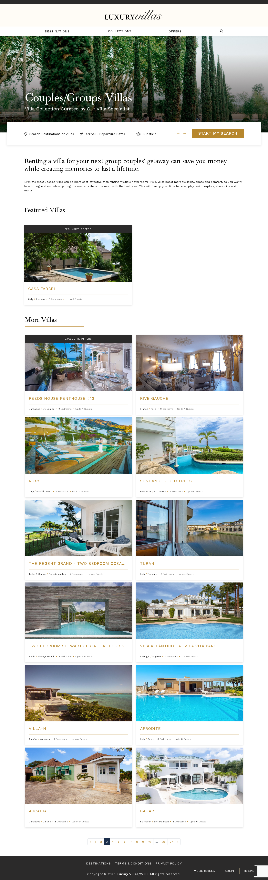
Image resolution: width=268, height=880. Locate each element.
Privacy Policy (169, 863)
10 (149, 841)
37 (171, 841)
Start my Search (217, 133)
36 (164, 841)
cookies (209, 871)
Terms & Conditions (133, 863)
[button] (221, 31)
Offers (175, 31)
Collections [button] (119, 31)
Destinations (57, 31)
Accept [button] (229, 871)
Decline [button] (249, 871)
